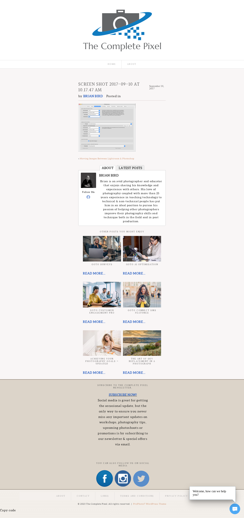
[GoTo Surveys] (102, 248)
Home (112, 64)
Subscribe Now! (123, 394)
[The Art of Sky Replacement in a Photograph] (142, 343)
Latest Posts (130, 168)
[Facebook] (88, 197)
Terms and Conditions (137, 496)
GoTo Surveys (102, 264)
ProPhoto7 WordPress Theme (149, 504)
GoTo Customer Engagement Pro (101, 312)
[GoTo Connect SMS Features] (142, 294)
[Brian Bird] (88, 186)
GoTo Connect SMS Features (142, 312)
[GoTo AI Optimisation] (142, 248)
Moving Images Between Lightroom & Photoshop (107, 158)
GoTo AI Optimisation (142, 264)
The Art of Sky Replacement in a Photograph (142, 361)
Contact (83, 496)
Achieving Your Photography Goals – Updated (101, 361)
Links (105, 496)
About (131, 64)
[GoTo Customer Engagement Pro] (102, 294)
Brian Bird (109, 175)
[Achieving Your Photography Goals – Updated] (102, 343)
